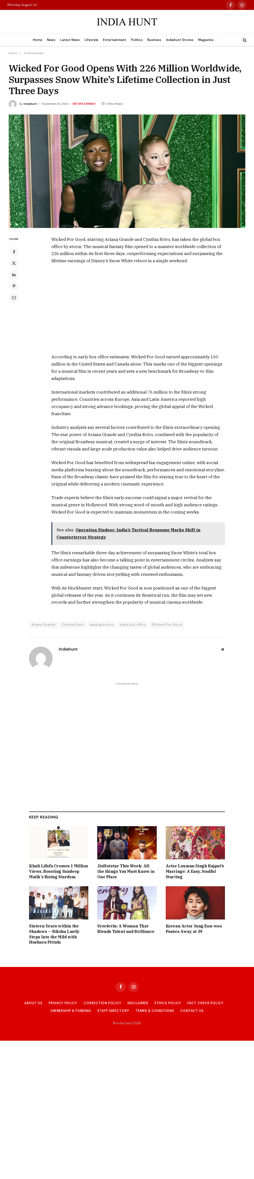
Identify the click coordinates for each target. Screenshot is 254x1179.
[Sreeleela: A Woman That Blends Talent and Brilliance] (127, 903)
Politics (137, 40)
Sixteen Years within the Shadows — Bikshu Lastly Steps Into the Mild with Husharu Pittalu (54, 934)
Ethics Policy (168, 1003)
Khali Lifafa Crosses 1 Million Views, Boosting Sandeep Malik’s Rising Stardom (58, 871)
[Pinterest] (14, 286)
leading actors (102, 625)
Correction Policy (102, 1003)
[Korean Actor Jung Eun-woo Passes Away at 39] (195, 903)
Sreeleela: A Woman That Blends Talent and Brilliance (125, 928)
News (51, 40)
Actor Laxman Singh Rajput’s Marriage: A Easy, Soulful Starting (195, 871)
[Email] (14, 297)
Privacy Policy (63, 1003)
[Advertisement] (138, 309)
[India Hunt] (127, 22)
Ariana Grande (44, 625)
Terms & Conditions (154, 1011)
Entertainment (114, 40)
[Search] (244, 40)
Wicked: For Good (167, 625)
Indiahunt (30, 104)
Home (37, 40)
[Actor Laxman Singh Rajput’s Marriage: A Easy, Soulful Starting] (195, 843)
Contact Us (192, 1011)
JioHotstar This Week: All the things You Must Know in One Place (125, 871)
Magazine (205, 40)
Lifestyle (91, 40)
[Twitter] (14, 263)
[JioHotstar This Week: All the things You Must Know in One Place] (127, 843)
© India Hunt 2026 (127, 1023)
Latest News (70, 40)
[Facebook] (14, 252)
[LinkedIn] (14, 274)
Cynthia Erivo (73, 625)
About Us (33, 1003)
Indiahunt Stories (179, 40)
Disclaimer (137, 1003)
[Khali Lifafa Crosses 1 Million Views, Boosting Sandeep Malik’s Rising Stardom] (58, 843)
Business (154, 40)
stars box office (133, 625)
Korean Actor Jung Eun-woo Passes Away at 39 (194, 928)
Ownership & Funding (70, 1011)
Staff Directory (113, 1011)
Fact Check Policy (205, 1003)
